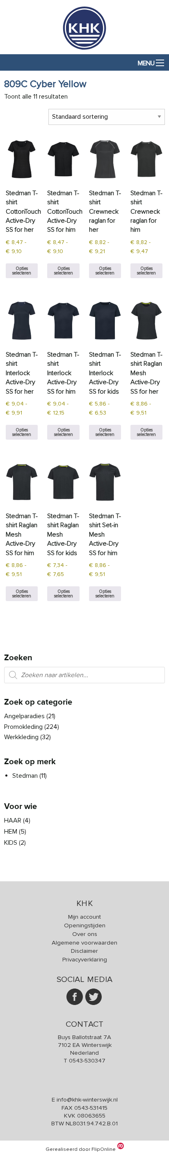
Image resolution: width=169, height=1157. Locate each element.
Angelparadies (24, 716)
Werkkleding (21, 737)
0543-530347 (87, 1060)
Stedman (25, 776)
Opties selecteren (21, 271)
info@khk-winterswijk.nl (87, 1099)
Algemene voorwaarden (84, 942)
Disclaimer (84, 950)
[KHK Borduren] (84, 49)
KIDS (10, 843)
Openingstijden (84, 925)
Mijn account (84, 916)
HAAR (12, 820)
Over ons (84, 934)
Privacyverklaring (84, 959)
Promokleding (23, 727)
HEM (10, 831)
